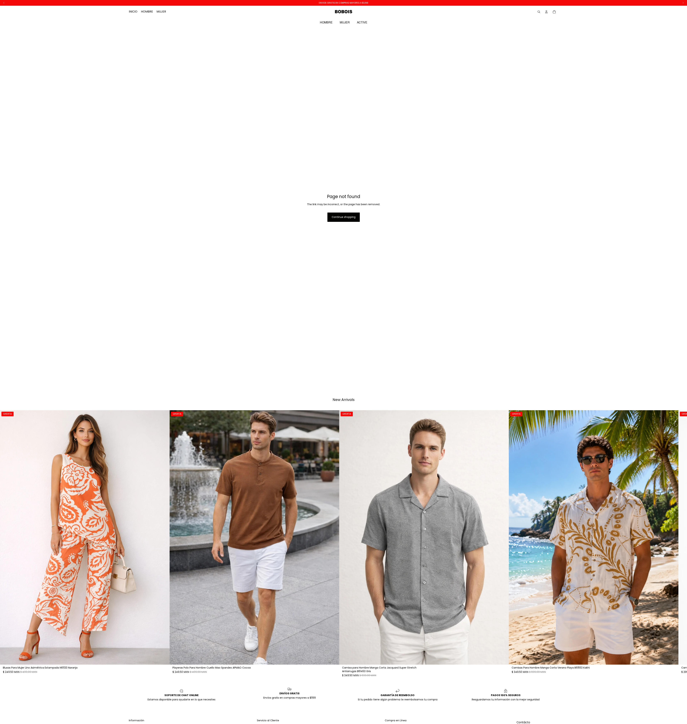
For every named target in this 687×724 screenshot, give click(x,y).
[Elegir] (164, 659)
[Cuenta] (546, 12)
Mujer (345, 22)
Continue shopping (343, 217)
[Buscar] (539, 12)
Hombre (326, 22)
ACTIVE (362, 22)
